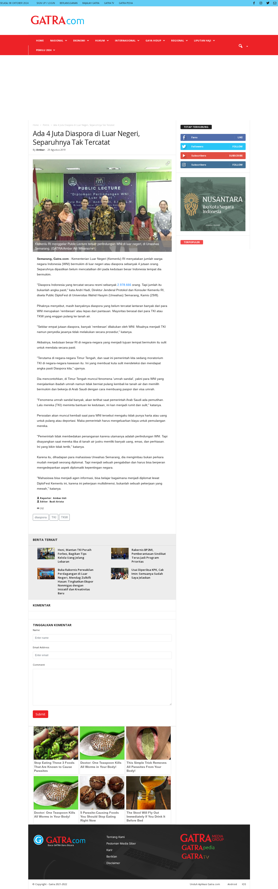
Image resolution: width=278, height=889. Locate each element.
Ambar (40, 149)
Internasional (125, 40)
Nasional (56, 40)
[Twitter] (267, 3)
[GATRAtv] (199, 856)
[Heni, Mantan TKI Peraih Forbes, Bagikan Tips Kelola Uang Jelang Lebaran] (46, 553)
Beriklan (111, 856)
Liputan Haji (202, 40)
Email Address (41, 647)
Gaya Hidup (153, 40)
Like (240, 137)
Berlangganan (69, 3)
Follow (237, 146)
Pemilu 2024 (43, 50)
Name (36, 630)
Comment (39, 664)
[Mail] (274, 3)
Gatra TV (109, 3)
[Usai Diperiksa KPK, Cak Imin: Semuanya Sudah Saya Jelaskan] (119, 573)
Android (232, 884)
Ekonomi (79, 40)
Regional (177, 40)
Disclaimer (113, 863)
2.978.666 (124, 284)
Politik (46, 125)
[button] (242, 46)
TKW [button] (64, 517)
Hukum (100, 40)
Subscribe (236, 155)
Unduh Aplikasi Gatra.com (205, 884)
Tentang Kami (115, 837)
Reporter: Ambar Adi (52, 498)
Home (40, 40)
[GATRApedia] (199, 847)
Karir (109, 850)
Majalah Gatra (90, 3)
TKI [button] (53, 517)
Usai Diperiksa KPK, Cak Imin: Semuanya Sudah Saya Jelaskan (147, 573)
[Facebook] (253, 3)
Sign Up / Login (45, 3)
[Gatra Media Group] (202, 838)
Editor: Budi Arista (51, 501)
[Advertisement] (139, 87)
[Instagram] (260, 3)
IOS (244, 884)
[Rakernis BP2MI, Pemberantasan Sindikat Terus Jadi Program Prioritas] (120, 553)
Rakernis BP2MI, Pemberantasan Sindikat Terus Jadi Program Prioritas (149, 555)
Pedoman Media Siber (121, 843)
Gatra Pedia (126, 3)
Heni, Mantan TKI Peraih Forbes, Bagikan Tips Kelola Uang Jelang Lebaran (74, 555)
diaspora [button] (41, 517)
